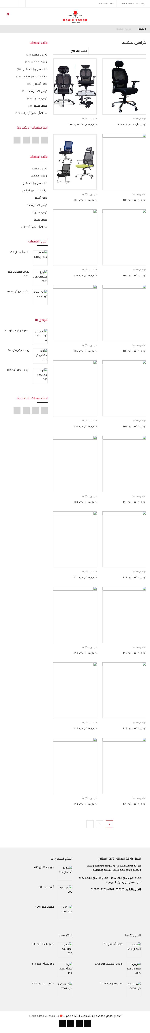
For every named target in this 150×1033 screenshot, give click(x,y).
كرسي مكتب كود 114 (134, 653)
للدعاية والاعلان (36, 1015)
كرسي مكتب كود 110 (134, 502)
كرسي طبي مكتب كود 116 (82, 124)
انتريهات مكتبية (40, 54)
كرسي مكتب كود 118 (134, 728)
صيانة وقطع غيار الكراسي (35, 76)
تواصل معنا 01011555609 (132, 3)
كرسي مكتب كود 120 (134, 803)
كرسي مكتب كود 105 (85, 351)
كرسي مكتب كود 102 (134, 200)
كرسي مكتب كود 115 (85, 728)
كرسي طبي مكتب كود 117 (132, 124)
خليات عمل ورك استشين (35, 69)
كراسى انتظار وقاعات (37, 91)
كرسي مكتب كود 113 (85, 653)
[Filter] (142, 50)
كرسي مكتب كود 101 (85, 200)
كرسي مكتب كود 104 (134, 275)
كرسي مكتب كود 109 (85, 502)
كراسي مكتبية (89, 118)
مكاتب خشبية (41, 105)
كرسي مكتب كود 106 (134, 351)
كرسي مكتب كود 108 (134, 426)
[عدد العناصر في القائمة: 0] (8, 14)
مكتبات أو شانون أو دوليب (34, 113)
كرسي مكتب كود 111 (85, 577)
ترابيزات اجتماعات (39, 62)
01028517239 (106, 3)
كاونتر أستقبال (40, 83)
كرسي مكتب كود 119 (85, 803)
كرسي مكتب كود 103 (85, 275)
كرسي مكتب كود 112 (134, 577)
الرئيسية (142, 29)
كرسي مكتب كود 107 (85, 426)
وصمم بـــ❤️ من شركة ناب (59, 1015)
